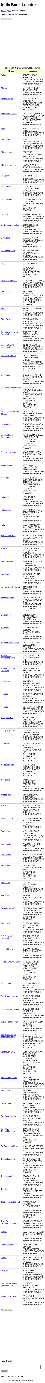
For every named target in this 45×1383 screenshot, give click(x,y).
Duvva (3, 264)
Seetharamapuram (9, 1078)
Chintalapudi (6, 199)
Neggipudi (5, 780)
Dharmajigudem (8, 251)
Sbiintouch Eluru (8, 1052)
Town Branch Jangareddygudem (9, 1222)
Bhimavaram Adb (8, 165)
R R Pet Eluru (7, 949)
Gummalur (5, 375)
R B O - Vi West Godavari (7, 937)
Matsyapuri (5, 681)
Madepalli (5, 628)
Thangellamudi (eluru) (10, 1202)
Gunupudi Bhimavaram (11, 388)
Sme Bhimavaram (8, 1116)
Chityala (4, 214)
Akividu (4, 88)
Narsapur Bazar (7, 765)
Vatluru (4, 1232)
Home (3, 11)
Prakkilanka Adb (8, 908)
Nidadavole (6, 795)
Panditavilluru (7, 818)
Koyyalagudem (7, 598)
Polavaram (5, 883)
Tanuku (4, 1189)
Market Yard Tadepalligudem (8, 657)
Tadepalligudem (8, 1159)
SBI (9, 11)
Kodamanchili (7, 561)
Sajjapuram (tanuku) (9, 1022)
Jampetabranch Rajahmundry (7, 436)
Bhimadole (5, 139)
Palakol (4, 806)
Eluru (3, 309)
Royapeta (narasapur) (10, 1009)
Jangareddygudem (9, 452)
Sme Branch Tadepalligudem (8, 1130)
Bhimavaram (6, 152)
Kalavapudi (6, 510)
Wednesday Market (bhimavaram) (9, 1284)
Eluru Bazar (6, 319)
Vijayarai (5, 1270)
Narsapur (5, 743)
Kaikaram (5, 497)
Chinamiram (6, 186)
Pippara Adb (6, 865)
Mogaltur (4, 707)
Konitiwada (6, 574)
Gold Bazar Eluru (8, 356)
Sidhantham (6, 1103)
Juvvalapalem (7, 465)
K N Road (5, 478)
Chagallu (5, 176)
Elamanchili (6, 291)
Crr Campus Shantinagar (11, 225)
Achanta (4, 75)
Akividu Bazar (7, 99)
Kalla (3, 525)
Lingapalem (6, 615)
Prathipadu (5, 923)
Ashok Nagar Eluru (9, 114)
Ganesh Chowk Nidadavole (7, 346)
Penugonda (6, 844)
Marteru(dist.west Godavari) (8, 669)
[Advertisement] (22, 44)
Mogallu (4, 694)
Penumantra (6, 855)
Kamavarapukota (8, 536)
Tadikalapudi (6, 1176)
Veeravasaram (7, 1245)
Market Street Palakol (10, 643)
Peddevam (5, 831)
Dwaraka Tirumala (9, 281)
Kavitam (4, 549)
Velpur (3, 1258)
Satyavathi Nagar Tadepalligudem (8, 1036)
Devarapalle (6, 238)
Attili (3, 129)
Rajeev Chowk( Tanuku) (11, 962)
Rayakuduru (6, 983)
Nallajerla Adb (7, 718)
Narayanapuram (8, 730)
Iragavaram (6, 424)
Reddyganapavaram (9, 996)
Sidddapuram (6, 1090)
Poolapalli (5, 895)
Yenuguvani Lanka (9, 1296)
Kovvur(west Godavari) (10, 587)
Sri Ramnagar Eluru (9, 1146)
